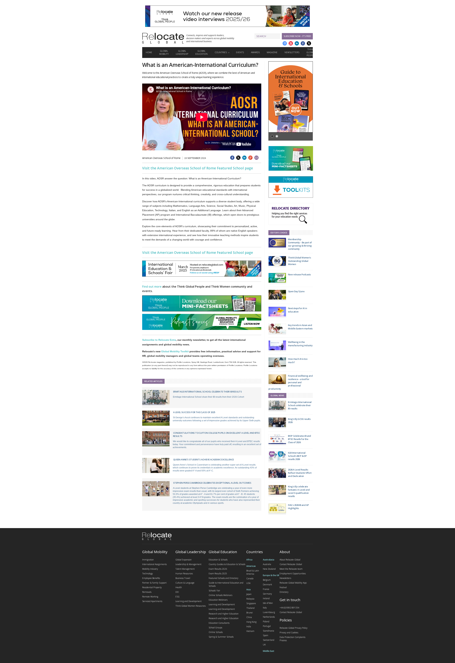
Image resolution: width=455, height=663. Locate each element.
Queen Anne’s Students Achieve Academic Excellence (203, 459)
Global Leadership (182, 52)
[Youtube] (291, 43)
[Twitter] (309, 43)
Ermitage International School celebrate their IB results (207, 391)
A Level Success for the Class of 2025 (194, 412)
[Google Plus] (285, 43)
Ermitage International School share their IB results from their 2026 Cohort (208, 397)
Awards (255, 52)
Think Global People (310, 52)
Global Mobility (164, 52)
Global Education (201, 52)
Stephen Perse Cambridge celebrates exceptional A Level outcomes (212, 482)
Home (149, 52)
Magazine (272, 52)
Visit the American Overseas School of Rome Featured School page (197, 168)
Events (240, 52)
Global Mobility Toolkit (175, 351)
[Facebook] (303, 43)
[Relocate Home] (163, 38)
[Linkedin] (297, 43)
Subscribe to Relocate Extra (159, 339)
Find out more (152, 286)
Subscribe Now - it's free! (297, 36)
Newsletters (292, 52)
